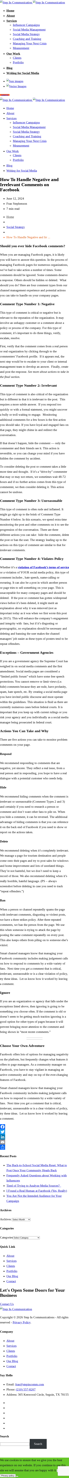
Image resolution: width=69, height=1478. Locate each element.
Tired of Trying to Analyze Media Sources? (33, 1185)
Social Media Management (29, 29)
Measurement (21, 48)
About (10, 15)
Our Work (13, 53)
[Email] (34, 1142)
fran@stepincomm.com (29, 1384)
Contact (11, 1281)
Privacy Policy (21, 1322)
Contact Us (7, 1304)
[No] (17, 1476)
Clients (17, 57)
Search (4, 1436)
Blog (9, 68)
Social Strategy (15, 227)
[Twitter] (34, 1131)
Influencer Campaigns (26, 25)
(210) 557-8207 (26, 1389)
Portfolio (18, 62)
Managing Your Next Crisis (30, 43)
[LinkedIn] (34, 1136)
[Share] (34, 1147)
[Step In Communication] (32, 2)
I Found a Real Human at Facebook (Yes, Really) (36, 1190)
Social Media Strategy (26, 34)
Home (10, 10)
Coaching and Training (27, 38)
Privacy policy (7, 1475)
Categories (6, 1237)
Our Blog (12, 1276)
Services (11, 20)
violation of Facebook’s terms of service (43, 567)
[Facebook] (34, 1126)
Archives (5, 1219)
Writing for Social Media (22, 73)
